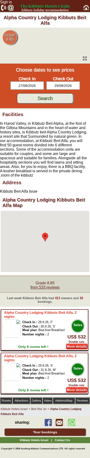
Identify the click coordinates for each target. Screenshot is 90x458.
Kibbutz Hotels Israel (14, 409)
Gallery (36, 400)
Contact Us (62, 440)
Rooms (6, 400)
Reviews (82, 400)
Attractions (21, 400)
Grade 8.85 (45, 285)
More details (77, 346)
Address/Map (63, 400)
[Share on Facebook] (48, 425)
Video (48, 400)
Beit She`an (39, 409)
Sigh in (6, 2)
